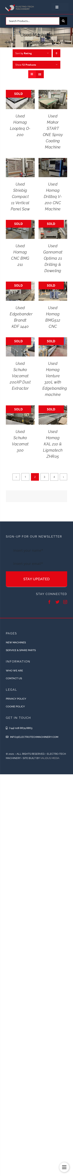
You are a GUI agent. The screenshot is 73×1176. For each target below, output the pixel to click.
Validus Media (49, 758)
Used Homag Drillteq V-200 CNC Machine (53, 196)
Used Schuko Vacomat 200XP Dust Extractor (20, 376)
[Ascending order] (56, 53)
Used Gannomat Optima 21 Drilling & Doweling (52, 258)
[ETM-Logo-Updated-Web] (20, 5)
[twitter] (57, 602)
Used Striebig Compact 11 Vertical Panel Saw (20, 196)
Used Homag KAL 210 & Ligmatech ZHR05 (53, 444)
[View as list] (40, 74)
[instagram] (65, 602)
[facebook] (49, 602)
